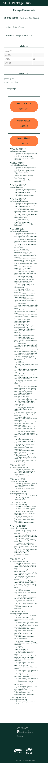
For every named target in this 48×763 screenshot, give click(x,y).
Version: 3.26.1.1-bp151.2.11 (24, 106)
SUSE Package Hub (17, 3)
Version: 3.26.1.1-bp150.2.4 (24, 140)
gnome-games (11, 18)
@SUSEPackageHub (26, 732)
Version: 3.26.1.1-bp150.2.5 (24, 123)
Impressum (20, 736)
